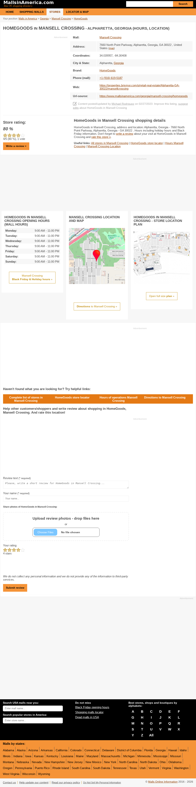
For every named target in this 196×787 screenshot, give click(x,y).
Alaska (21, 750)
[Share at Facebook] (173, 27)
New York (110, 762)
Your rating (9, 545)
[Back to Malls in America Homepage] (50, 4)
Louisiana (67, 756)
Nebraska (23, 762)
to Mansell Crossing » (97, 306)
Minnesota (143, 756)
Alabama (8, 750)
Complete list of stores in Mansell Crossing (26, 399)
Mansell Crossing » (32, 277)
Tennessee (120, 768)
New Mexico (93, 762)
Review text (17, 478)
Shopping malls (32, 11)
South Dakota (101, 768)
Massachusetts (110, 756)
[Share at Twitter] (181, 27)
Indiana (17, 756)
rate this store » (101, 137)
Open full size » (161, 296)
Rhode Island (60, 768)
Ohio (163, 762)
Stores (54, 11)
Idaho (183, 750)
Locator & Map (77, 11)
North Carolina (128, 762)
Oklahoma (174, 762)
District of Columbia (129, 750)
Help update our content (33, 782)
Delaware (108, 750)
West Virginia (11, 774)
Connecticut (91, 750)
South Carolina (81, 768)
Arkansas (47, 750)
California (61, 750)
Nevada (37, 762)
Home (10, 11)
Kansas (39, 756)
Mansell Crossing (110, 37)
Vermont (154, 768)
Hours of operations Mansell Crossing (118, 399)
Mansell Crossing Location (104, 146)
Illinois (7, 756)
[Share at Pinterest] (189, 27)
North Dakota (148, 762)
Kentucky (52, 756)
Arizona (33, 750)
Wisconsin (28, 774)
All (151, 735)
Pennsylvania (23, 768)
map (111, 48)
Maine (80, 756)
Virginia (166, 768)
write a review (124, 133)
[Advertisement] (35, 65)
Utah (143, 768)
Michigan (129, 756)
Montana (8, 762)
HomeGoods (108, 70)
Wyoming (44, 774)
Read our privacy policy (66, 782)
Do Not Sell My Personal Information (102, 782)
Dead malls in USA (87, 717)
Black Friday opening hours (92, 707)
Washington (181, 768)
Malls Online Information (163, 781)
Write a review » (16, 146)
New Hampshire (54, 762)
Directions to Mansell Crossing (164, 397)
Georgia (161, 750)
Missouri (175, 756)
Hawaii (172, 750)
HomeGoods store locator (147, 143)
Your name (16, 493)
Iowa (28, 756)
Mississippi (160, 756)
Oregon (7, 768)
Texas (133, 768)
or (66, 521)
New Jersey (75, 762)
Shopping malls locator (89, 712)
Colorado (76, 750)
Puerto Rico (42, 768)
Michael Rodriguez (123, 103)
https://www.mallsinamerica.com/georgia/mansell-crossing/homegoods (144, 96)
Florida (148, 750)
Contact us (9, 782)
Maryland (92, 756)
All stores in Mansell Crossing (109, 143)
